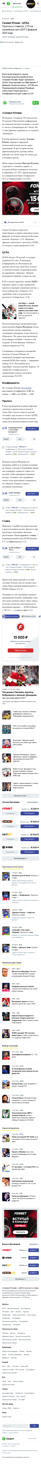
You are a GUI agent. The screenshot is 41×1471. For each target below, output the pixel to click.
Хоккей (5, 1362)
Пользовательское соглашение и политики (15, 1457)
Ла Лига (18, 1312)
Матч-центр (31, 1315)
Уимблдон (19, 1393)
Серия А (26, 1312)
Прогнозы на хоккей (9, 1340)
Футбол (5, 1304)
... (35, 7)
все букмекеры (33, 802)
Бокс (9, 1381)
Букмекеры (6, 1347)
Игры (4, 1412)
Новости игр (6, 1417)
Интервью (16, 1325)
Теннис (5, 1389)
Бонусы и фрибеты (15, 1355)
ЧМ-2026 (5, 1312)
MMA (4, 1381)
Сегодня (5, 1333)
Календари (6, 1318)
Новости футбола (19, 1315)
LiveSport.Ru (8, 11)
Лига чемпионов (13, 1308)
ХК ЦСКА (27, 68)
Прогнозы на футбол (9, 1321)
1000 (21, 447)
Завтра (13, 1333)
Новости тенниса (8, 1396)
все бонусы (34, 1244)
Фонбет (27, 1355)
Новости (16, 1408)
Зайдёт (6, 439)
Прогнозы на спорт (21, 11)
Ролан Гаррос (29, 1393)
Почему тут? (10, 813)
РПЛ (3, 1308)
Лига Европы (25, 1308)
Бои (3, 1377)
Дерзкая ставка (8, 1336)
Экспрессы (21, 1333)
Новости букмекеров (10, 1351)
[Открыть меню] (4, 3)
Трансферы (16, 1318)
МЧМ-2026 (24, 1366)
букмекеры (26, 388)
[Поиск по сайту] (38, 3)
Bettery (14, 1358)
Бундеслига (6, 1315)
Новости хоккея (8, 1370)
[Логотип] (8, 3)
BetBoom (5, 1358)
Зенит (4, 1355)
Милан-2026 (6, 1408)
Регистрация (29, 813)
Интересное (6, 1325)
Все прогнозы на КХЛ (16, 222)
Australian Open (8, 1393)
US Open (22, 1400)
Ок (34, 1426)
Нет (20, 439)
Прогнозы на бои (24, 1340)
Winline (21, 1351)
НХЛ (8, 1366)
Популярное (23, 1321)
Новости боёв (18, 1381)
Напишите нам (32, 1438)
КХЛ (3, 1366)
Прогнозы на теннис (9, 1343)
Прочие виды (7, 1404)
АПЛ (12, 1312)
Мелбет (29, 1351)
